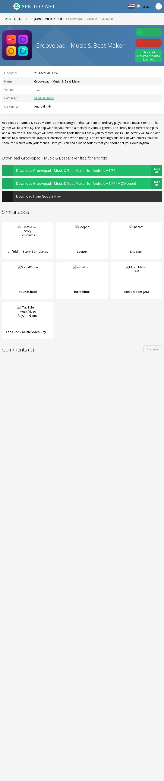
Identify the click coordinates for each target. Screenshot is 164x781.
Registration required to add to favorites (148, 55)
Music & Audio (44, 98)
